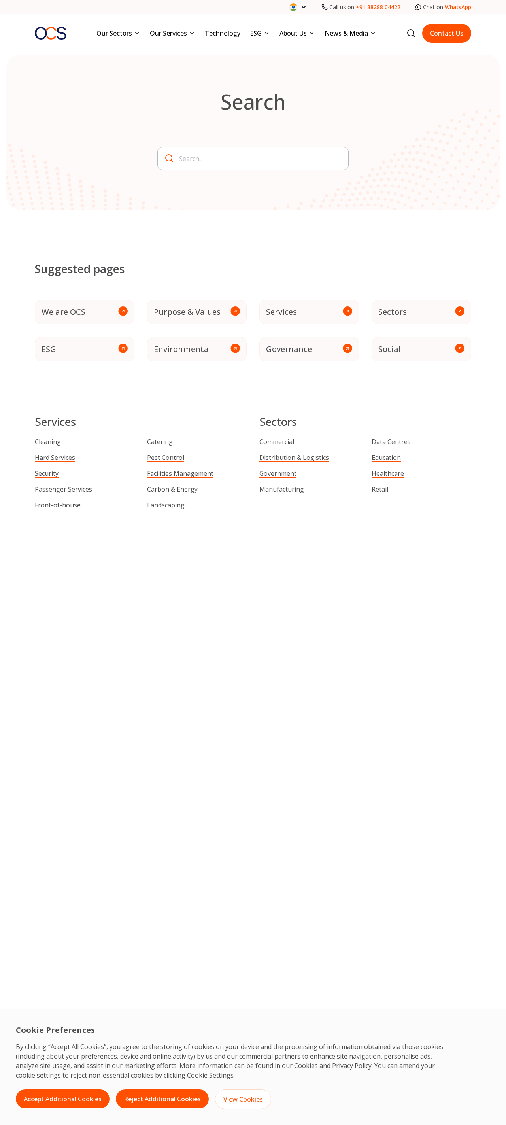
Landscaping (166, 505)
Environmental (182, 349)
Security (47, 473)
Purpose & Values (187, 311)
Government (277, 473)
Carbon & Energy (172, 489)
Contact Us (446, 33)
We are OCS (63, 311)
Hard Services (55, 457)
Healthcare (388, 473)
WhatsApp (458, 7)
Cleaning (48, 441)
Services (281, 311)
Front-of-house (58, 505)
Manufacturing (281, 489)
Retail (380, 489)
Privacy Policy (352, 1065)
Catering (160, 441)
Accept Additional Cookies (63, 1099)
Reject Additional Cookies (162, 1099)
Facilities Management (180, 473)
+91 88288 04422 (378, 7)
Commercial (276, 441)
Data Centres (391, 441)
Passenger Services (63, 489)
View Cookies (243, 1099)
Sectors (392, 311)
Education (386, 457)
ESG (49, 349)
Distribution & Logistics (294, 457)
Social (389, 349)
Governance (289, 349)
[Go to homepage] (50, 33)
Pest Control (165, 457)
